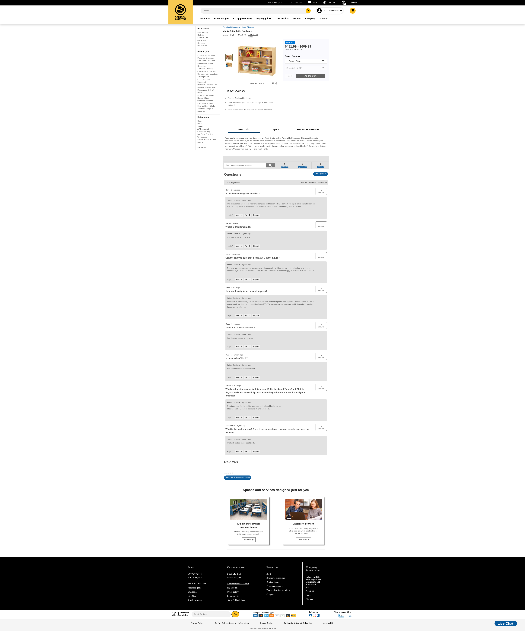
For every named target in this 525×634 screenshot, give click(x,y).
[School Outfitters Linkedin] (318, 616)
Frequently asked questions (278, 590)
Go (235, 614)
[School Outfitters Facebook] (310, 616)
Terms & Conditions (236, 600)
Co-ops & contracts (274, 586)
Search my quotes (195, 600)
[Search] (308, 10)
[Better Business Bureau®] (350, 615)
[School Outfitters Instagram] (314, 616)
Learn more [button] (303, 540)
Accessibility (329, 623)
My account (232, 588)
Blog (268, 574)
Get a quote (352, 3)
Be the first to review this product (238, 478)
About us (310, 591)
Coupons (270, 594)
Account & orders (331, 10)
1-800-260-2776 (295, 3)
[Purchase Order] (282, 615)
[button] (321, 191)
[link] (230, 159)
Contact (238, 583)
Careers (309, 595)
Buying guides (272, 582)
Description (244, 129)
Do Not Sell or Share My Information (232, 623)
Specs (276, 129)
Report (256, 215)
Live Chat (331, 3)
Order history (233, 592)
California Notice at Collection (298, 623)
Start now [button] (248, 540)
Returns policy (233, 596)
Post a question (320, 174)
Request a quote (194, 588)
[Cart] (353, 11)
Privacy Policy (196, 623)
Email (315, 3)
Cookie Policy (266, 623)
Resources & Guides (308, 129)
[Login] (319, 10)
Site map (309, 599)
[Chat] (325, 3)
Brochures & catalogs (275, 578)
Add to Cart (310, 76)
